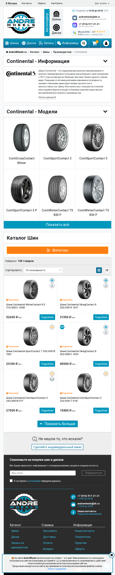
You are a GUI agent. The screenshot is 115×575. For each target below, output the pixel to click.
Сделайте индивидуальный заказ (57, 447)
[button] (99, 270)
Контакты (27, 3)
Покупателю (83, 537)
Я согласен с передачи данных (37, 480)
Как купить (50, 531)
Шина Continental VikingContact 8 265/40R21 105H (78, 353)
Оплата (48, 543)
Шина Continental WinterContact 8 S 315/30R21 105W (25, 306)
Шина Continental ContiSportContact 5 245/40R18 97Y (27, 399)
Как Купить (57, 3)
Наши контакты (85, 531)
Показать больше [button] (59, 423)
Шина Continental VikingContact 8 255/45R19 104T (78, 306)
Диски (15, 537)
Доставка (49, 537)
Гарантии (81, 543)
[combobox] (43, 270)
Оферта (42, 3)
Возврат (48, 549)
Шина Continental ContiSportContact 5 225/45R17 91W (81, 399)
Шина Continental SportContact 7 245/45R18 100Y (30, 353)
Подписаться (93, 473)
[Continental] (21, 74)
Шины (15, 531)
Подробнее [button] (47, 317)
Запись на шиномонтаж (19, 545)
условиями (34, 480)
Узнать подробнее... (58, 568)
